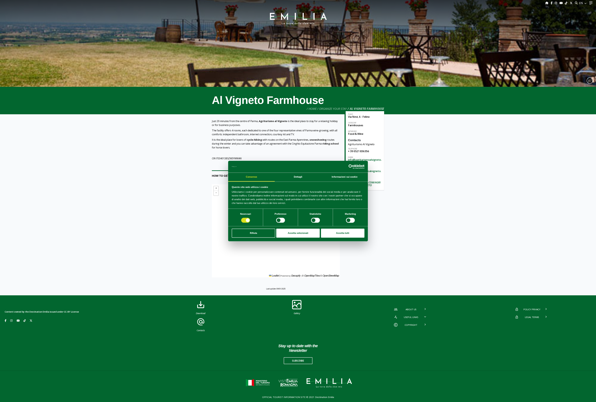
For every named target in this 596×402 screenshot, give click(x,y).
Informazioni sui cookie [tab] (344, 177)
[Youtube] (561, 3)
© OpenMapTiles (311, 275)
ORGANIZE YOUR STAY (333, 109)
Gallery (297, 313)
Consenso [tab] (251, 177)
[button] (216, 188)
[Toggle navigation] (591, 3)
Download (200, 313)
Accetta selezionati (298, 233)
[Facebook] (552, 3)
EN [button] (581, 3)
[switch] (280, 220)
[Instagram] (556, 3)
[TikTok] (566, 3)
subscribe (298, 360)
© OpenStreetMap (329, 275)
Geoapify (295, 275)
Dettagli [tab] (298, 177)
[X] (571, 3)
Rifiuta (253, 233)
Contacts (201, 330)
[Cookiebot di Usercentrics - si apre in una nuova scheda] (350, 166)
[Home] (547, 3)
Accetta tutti (342, 233)
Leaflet (275, 275)
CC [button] (589, 80)
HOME (312, 109)
